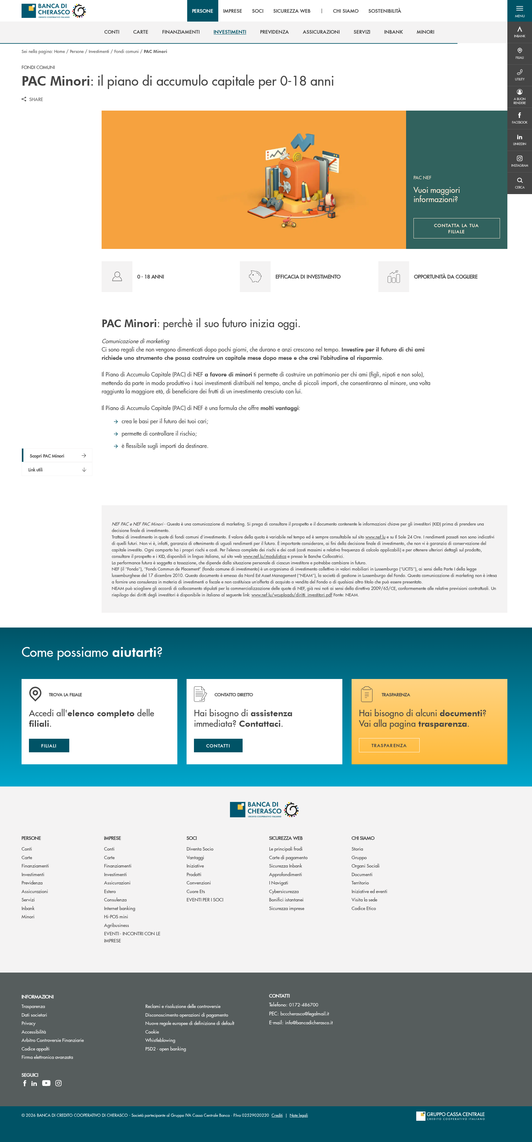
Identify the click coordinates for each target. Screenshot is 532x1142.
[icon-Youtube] (46, 1083)
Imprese (112, 838)
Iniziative (195, 865)
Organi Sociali (366, 865)
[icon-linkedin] (34, 1083)
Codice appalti (36, 1048)
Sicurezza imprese (286, 908)
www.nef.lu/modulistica (264, 556)
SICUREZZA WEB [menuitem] (292, 11)
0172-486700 (303, 1004)
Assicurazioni (35, 891)
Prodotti (194, 874)
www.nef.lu (375, 537)
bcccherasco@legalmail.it (304, 1013)
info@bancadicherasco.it (309, 1022)
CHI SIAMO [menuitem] (346, 11)
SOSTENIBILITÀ (385, 11)
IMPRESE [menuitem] (232, 11)
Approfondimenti (285, 874)
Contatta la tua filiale (467, 228)
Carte (27, 857)
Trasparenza (33, 1006)
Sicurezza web (286, 838)
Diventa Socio (200, 848)
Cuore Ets (196, 891)
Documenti (362, 874)
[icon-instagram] (58, 1083)
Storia (357, 848)
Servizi (28, 899)
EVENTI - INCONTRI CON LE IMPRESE (132, 937)
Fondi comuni (126, 51)
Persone (77, 51)
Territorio (360, 882)
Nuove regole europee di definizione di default (189, 1023)
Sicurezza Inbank (285, 865)
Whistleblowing (160, 1040)
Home (59, 51)
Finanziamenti (35, 865)
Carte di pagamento (288, 857)
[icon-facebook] (24, 1083)
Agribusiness (116, 925)
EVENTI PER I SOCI (205, 899)
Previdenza (32, 882)
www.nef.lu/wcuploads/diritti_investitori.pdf (292, 594)
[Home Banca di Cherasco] (54, 11)
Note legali (299, 1115)
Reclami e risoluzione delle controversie (182, 1006)
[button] (519, 11)
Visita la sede (364, 899)
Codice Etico (364, 908)
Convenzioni (199, 882)
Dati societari (34, 1014)
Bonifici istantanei (286, 899)
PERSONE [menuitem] (203, 11)
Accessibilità (34, 1031)
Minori (28, 916)
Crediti (277, 1115)
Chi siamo (363, 838)
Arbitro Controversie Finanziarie (76, 1040)
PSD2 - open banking (165, 1048)
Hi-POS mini (116, 916)
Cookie (152, 1031)
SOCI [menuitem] (258, 11)
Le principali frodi (286, 848)
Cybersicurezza (284, 891)
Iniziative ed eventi (369, 891)
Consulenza (115, 899)
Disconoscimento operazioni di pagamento (202, 1014)
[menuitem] (112, 32)
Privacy (28, 1023)
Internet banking (119, 908)
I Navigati (278, 882)
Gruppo (359, 857)
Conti (27, 848)
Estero (110, 891)
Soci (192, 838)
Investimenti (99, 51)
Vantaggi (195, 857)
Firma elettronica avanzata (47, 1057)
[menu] (297, 11)
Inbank (28, 908)
